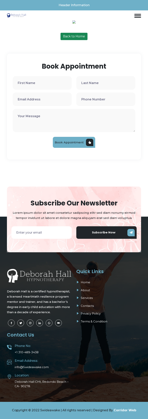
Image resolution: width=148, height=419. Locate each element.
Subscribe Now (103, 232)
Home (85, 282)
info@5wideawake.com (32, 367)
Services (86, 298)
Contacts (87, 306)
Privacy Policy (90, 313)
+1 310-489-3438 (27, 352)
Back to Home (74, 36)
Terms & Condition (93, 321)
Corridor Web (125, 410)
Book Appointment (69, 142)
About (85, 290)
